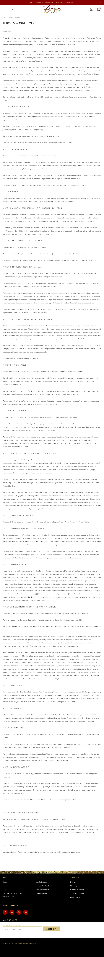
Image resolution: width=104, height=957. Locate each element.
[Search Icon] (12, 9)
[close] (100, 2)
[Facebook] (5, 912)
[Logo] (52, 9)
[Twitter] (11, 912)
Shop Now (69, 2)
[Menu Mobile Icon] (4, 9)
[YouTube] (25, 912)
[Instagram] (18, 912)
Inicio (4, 17)
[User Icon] (91, 9)
